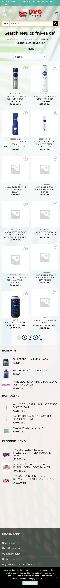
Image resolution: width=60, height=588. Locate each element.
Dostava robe (9, 559)
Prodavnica (30, 39)
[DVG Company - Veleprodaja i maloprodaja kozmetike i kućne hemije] (30, 13)
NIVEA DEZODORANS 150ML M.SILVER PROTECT (15, 98)
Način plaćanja (10, 543)
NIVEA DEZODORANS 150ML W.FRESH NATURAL (15, 279)
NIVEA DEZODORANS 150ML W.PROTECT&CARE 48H (15, 144)
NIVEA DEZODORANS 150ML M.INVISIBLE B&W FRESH (45, 277)
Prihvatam (30, 583)
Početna (13, 39)
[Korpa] (56, 13)
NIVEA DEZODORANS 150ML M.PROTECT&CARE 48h (44, 322)
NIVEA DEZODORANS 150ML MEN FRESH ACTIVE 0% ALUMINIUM (15, 234)
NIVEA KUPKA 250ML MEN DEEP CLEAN (15, 323)
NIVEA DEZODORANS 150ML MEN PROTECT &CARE (45, 189)
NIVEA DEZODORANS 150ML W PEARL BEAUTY (15, 189)
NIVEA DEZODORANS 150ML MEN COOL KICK (45, 233)
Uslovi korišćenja (11, 553)
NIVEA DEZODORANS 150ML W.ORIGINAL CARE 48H (45, 98)
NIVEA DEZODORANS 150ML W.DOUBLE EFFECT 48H (45, 144)
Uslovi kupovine (11, 548)
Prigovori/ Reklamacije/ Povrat (19, 564)
